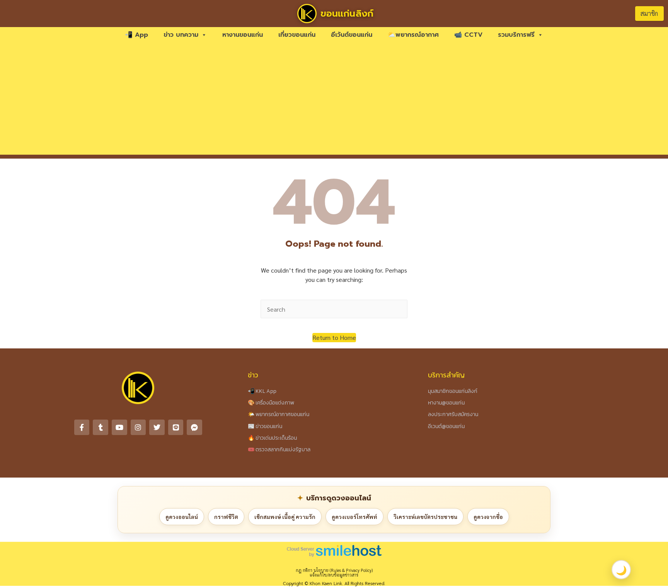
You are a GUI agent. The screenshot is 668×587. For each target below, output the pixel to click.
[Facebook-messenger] (194, 427)
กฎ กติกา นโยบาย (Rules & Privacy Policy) (334, 570)
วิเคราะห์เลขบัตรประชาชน (425, 516)
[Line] (176, 427)
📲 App (136, 34)
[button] (334, 337)
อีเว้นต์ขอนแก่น (351, 34)
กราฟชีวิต (226, 516)
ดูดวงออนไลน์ (181, 516)
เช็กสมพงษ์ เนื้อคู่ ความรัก (284, 516)
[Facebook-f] (82, 427)
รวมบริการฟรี (516, 34)
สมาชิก (649, 13)
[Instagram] (138, 427)
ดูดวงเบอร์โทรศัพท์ (354, 516)
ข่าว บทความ (181, 34)
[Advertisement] (334, 100)
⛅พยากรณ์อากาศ (413, 34)
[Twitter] (157, 427)
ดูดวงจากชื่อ (488, 516)
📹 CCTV (468, 34)
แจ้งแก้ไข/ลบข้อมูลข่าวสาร (334, 575)
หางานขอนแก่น (242, 34)
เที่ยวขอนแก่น (296, 34)
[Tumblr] (100, 427)
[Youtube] (119, 427)
